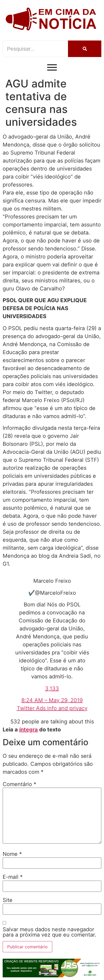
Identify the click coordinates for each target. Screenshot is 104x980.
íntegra (28, 729)
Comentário (19, 784)
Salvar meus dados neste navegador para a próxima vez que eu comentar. (49, 932)
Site (8, 900)
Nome (12, 854)
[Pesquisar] (84, 49)
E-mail (13, 877)
